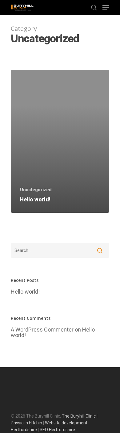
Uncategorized (36, 189)
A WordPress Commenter (42, 329)
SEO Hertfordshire (57, 429)
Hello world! (25, 292)
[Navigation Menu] (105, 7)
